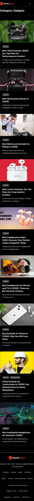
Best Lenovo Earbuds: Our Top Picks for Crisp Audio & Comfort (16, 192)
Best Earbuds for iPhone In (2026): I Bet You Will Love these (15, 336)
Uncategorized (15, 377)
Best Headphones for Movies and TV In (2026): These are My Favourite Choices (16, 288)
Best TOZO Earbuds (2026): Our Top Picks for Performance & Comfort (15, 53)
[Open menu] (30, 3)
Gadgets (5, 46)
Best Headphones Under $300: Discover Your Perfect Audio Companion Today (16, 240)
